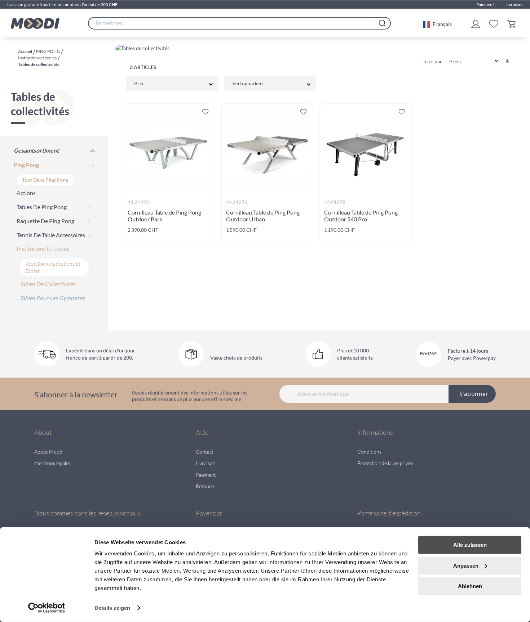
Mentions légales (52, 463)
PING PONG (48, 51)
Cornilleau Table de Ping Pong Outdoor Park (164, 215)
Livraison (514, 4)
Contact (204, 452)
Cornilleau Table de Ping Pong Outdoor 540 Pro (361, 215)
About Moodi (48, 452)
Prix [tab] (138, 83)
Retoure (205, 486)
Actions (26, 192)
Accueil (25, 51)
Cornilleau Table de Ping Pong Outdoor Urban (263, 215)
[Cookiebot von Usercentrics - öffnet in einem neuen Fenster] (46, 608)
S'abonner (474, 394)
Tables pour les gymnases (52, 297)
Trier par (432, 61)
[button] (437, 23)
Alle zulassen (470, 545)
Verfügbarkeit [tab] (247, 83)
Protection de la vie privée (385, 463)
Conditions (369, 452)
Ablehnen (470, 586)
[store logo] (35, 23)
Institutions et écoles (37, 57)
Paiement (485, 4)
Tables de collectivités (47, 283)
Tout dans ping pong (45, 180)
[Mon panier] (513, 23)
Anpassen (465, 565)
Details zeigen (112, 608)
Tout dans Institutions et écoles (52, 267)
